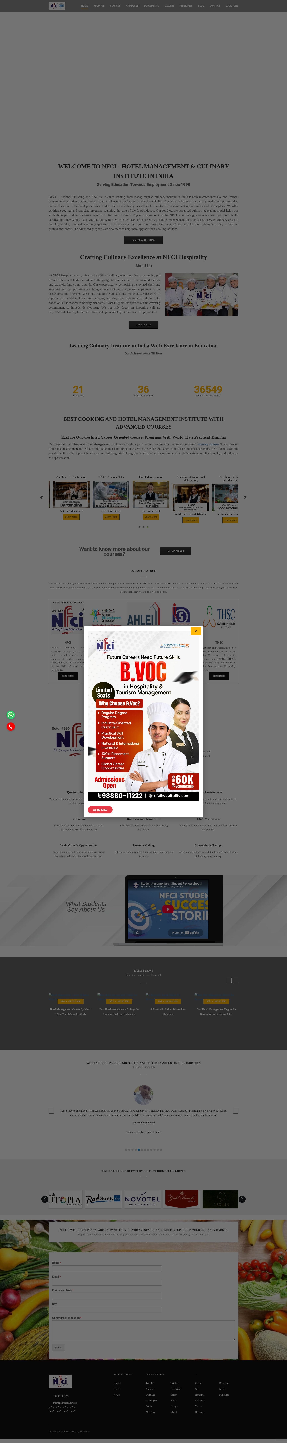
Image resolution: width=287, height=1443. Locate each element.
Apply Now (100, 810)
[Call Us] (11, 726)
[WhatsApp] (11, 715)
